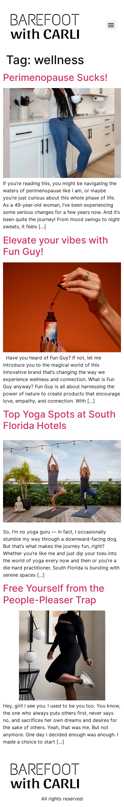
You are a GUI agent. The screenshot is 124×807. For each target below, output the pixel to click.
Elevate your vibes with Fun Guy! (55, 245)
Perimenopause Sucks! (55, 77)
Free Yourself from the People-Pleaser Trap (53, 593)
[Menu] (111, 25)
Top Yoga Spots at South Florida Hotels (59, 419)
